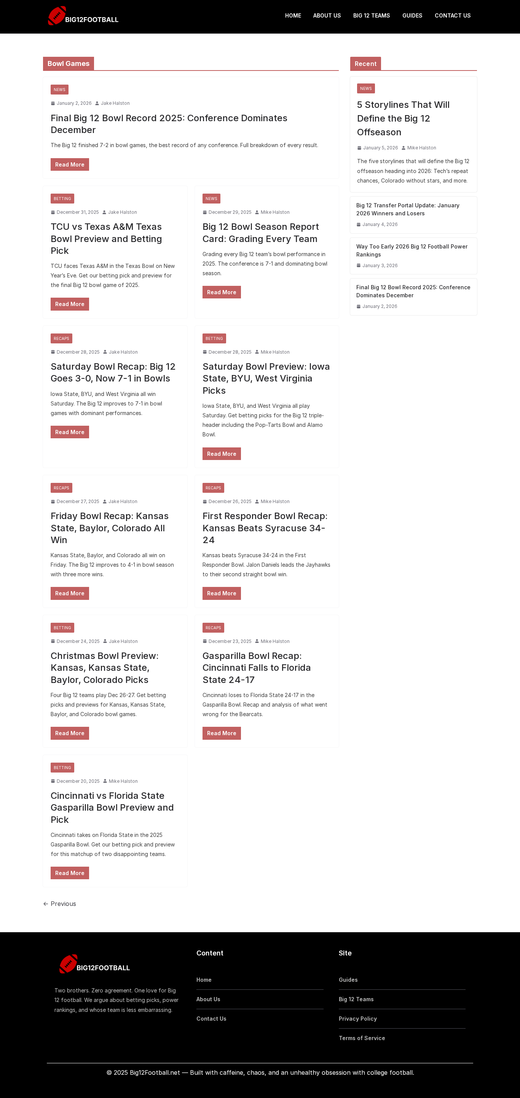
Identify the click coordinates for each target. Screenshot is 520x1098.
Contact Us (453, 15)
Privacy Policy (358, 1018)
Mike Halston (275, 212)
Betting (62, 198)
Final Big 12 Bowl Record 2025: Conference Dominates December (413, 291)
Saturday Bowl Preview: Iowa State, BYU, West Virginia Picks (266, 378)
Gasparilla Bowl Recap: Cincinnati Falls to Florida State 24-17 (257, 667)
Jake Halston (115, 103)
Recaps (61, 338)
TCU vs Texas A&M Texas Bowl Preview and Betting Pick (106, 238)
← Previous (59, 903)
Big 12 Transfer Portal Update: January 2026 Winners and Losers (407, 209)
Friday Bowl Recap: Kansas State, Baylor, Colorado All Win (110, 527)
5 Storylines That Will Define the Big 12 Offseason (403, 118)
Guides (412, 15)
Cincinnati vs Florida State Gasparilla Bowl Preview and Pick (112, 807)
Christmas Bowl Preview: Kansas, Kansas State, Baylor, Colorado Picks (105, 667)
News (59, 89)
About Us (327, 15)
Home (293, 15)
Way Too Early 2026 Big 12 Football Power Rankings (411, 250)
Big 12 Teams (371, 15)
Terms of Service (362, 1038)
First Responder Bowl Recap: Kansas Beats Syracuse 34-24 (265, 527)
